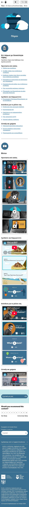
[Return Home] (3, 2)
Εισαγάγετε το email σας (7, 429)
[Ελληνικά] (16, 2)
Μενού (23, 2)
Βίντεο (25, 5)
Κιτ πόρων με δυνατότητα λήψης (14, 5)
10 (26, 412)
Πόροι (3, 5)
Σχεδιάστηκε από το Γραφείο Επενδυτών (13, 442)
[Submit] (26, 433)
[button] (14, 182)
